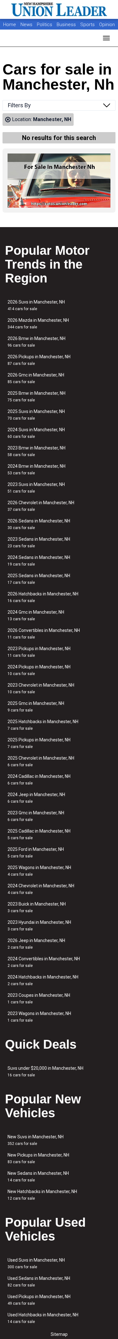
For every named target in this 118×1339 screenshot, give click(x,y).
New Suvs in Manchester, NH (36, 1140)
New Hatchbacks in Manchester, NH (42, 1195)
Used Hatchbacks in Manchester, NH (43, 1318)
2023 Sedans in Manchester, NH (39, 542)
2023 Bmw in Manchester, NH (36, 451)
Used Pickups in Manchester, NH (39, 1300)
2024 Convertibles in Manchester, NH (44, 962)
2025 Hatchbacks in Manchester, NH (43, 725)
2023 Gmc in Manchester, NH (36, 816)
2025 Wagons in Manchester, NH (39, 871)
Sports (88, 24)
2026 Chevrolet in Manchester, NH (41, 506)
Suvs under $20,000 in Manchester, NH (45, 1071)
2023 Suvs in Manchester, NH (36, 488)
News (26, 24)
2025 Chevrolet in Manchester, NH (41, 761)
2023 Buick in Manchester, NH (37, 907)
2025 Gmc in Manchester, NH (36, 706)
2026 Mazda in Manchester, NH (38, 323)
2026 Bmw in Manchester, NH (36, 342)
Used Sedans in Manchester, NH (39, 1281)
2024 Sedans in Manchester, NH (39, 560)
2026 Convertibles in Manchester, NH (44, 633)
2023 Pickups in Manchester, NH (39, 652)
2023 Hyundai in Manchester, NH (39, 925)
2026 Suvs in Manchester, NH (36, 305)
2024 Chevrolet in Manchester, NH (41, 889)
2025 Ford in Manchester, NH (36, 852)
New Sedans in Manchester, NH (38, 1176)
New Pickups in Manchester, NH (38, 1158)
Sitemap (59, 1334)
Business (67, 24)
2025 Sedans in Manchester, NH (39, 579)
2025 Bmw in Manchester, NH (36, 396)
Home (9, 24)
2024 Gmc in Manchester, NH (36, 615)
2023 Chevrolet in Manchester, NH (41, 688)
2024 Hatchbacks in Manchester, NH (43, 980)
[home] (59, 9)
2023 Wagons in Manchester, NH (39, 1017)
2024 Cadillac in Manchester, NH (39, 779)
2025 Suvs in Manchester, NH (36, 415)
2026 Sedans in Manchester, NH (39, 524)
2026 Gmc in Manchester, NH (36, 378)
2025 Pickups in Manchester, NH (39, 743)
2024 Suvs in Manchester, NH (36, 433)
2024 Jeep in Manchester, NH (36, 798)
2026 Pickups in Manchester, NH (39, 360)
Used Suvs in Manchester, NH (36, 1263)
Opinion (107, 24)
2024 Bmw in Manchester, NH (36, 469)
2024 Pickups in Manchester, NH (39, 670)
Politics (44, 24)
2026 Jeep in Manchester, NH (36, 944)
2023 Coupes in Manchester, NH (39, 998)
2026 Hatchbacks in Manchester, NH (43, 597)
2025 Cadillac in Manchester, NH (39, 834)
